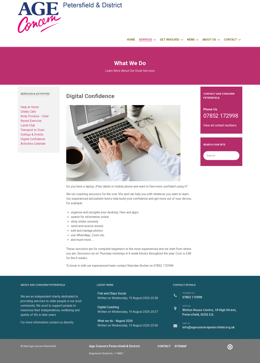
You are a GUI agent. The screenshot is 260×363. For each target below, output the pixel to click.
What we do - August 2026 (115, 321)
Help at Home (30, 107)
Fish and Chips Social (111, 293)
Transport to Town (32, 130)
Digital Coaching (108, 307)
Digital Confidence (33, 139)
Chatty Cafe (28, 111)
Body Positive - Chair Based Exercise (35, 118)
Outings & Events (32, 134)
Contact (164, 346)
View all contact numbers (220, 125)
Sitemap (181, 346)
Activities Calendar (33, 143)
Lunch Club (28, 125)
